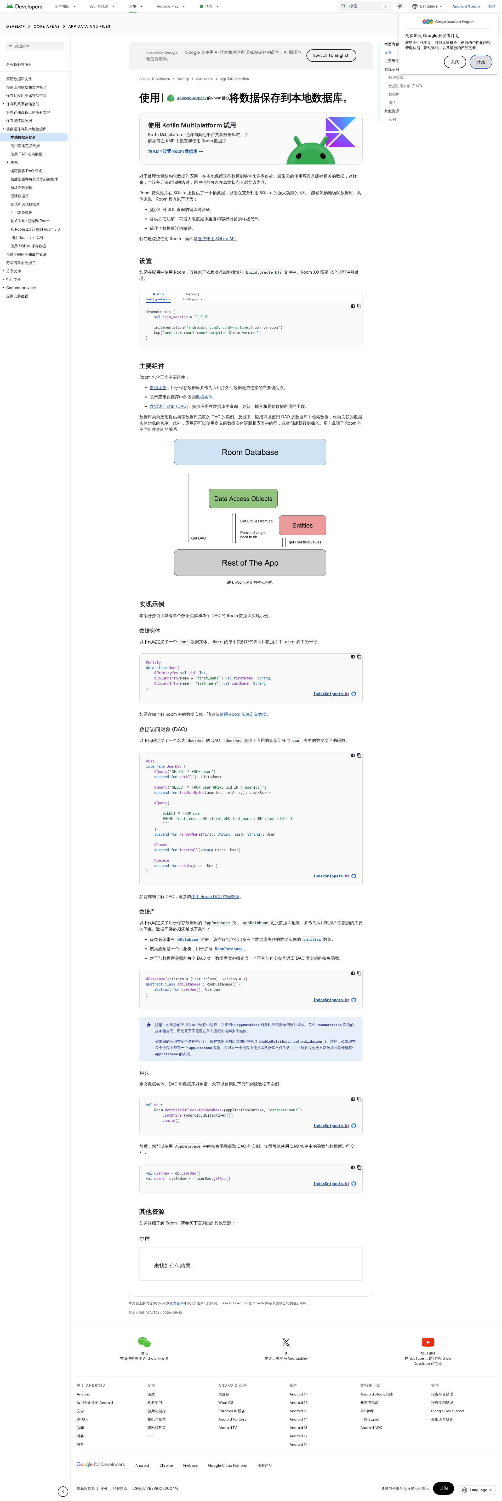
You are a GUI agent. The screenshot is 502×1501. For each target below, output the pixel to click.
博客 (209, 6)
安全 (80, 1411)
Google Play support (447, 1411)
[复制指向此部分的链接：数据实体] (165, 631)
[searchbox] (35, 46)
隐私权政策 (156, 1427)
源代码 (82, 1419)
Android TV (227, 1427)
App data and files (89, 26)
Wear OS (225, 1402)
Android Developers (154, 79)
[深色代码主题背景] (353, 306)
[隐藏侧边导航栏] (63, 1491)
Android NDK (371, 1427)
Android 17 (298, 1394)
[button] (34, 104)
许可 (103, 1488)
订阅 (443, 1488)
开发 (132, 6)
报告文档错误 (442, 1402)
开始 (481, 62)
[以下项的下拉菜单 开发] (143, 6)
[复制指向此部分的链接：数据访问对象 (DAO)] (192, 730)
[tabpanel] (251, 325)
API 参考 (367, 1411)
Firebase (190, 1465)
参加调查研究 (442, 1419)
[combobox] (365, 6)
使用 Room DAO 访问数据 (215, 896)
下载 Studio (369, 1419)
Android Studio (466, 6)
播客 (80, 1444)
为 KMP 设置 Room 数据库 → (175, 151)
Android (83, 1394)
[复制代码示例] (359, 306)
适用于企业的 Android (95, 1402)
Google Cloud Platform (227, 1465)
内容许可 (179, 1303)
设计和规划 (99, 6)
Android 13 (298, 1427)
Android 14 (298, 1419)
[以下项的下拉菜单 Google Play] (186, 6)
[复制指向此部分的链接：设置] (157, 261)
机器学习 (154, 1402)
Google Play (168, 6)
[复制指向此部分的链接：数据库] (160, 912)
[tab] (158, 296)
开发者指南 (369, 1402)
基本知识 (62, 6)
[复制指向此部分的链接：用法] (155, 1073)
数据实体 (204, 397)
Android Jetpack (192, 98)
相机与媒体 (156, 1419)
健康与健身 (156, 1411)
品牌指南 (120, 1488)
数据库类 (158, 387)
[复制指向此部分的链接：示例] (155, 1238)
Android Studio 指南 (376, 1394)
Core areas (46, 26)
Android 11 (298, 1444)
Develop (15, 26)
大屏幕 (223, 1394)
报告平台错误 (442, 1394)
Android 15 (298, 1411)
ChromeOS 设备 (231, 1411)
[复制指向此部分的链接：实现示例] (169, 605)
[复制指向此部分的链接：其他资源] (169, 1212)
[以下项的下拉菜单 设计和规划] (116, 6)
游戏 (151, 1394)
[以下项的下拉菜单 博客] (220, 6)
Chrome (166, 1465)
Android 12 (298, 1436)
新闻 (80, 1427)
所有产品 (265, 1465)
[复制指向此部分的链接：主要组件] (169, 366)
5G (150, 1436)
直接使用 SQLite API (217, 239)
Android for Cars (232, 1419)
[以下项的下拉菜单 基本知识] (77, 6)
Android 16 (298, 1402)
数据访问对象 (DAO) (169, 406)
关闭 (455, 62)
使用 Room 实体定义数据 (243, 714)
